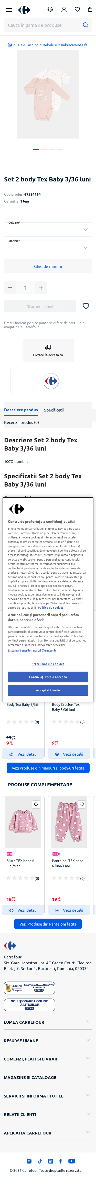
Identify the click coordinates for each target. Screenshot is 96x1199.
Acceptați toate (48, 690)
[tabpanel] (48, 94)
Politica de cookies (50, 607)
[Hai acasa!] (10, 44)
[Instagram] (29, 1162)
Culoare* (14, 222)
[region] (47, 599)
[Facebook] (60, 1162)
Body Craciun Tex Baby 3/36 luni (66, 707)
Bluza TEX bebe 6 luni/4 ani (20, 863)
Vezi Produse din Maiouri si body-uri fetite (48, 767)
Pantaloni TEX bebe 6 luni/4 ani (68, 863)
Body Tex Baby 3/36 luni (22, 707)
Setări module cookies (48, 664)
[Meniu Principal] (9, 10)
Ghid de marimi (48, 266)
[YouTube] (72, 1162)
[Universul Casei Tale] (24, 10)
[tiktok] (40, 1162)
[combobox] (48, 229)
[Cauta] (85, 25)
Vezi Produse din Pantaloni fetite (48, 923)
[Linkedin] (50, 1162)
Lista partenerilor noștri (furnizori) (32, 650)
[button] (90, 10)
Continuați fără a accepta (48, 677)
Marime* (14, 240)
